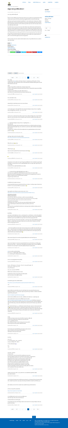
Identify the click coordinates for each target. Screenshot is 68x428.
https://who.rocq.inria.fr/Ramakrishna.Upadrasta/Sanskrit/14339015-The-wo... (21, 282)
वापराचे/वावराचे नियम (38, 421)
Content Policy (46, 424)
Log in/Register (47, 11)
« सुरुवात (12, 77)
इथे (8, 251)
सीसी (30, 420)
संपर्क (48, 421)
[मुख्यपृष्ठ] (9, 3)
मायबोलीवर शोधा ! (47, 37)
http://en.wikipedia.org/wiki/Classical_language (16, 295)
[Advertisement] (25, 63)
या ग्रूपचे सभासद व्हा (48, 22)
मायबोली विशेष (50, 2)
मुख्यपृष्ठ (11, 6)
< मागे (16, 77)
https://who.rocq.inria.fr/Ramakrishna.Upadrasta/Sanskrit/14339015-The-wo (21, 192)
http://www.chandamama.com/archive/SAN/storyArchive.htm (18, 137)
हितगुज (29, 2)
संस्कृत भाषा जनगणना (13, 45)
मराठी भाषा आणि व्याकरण (11, 48)
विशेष (20, 420)
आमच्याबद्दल (46, 421)
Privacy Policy (41, 424)
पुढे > (34, 77)
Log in (10, 73)
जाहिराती (23, 420)
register (16, 73)
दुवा (15, 81)
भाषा (10, 43)
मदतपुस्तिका (56, 2)
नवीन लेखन (24, 2)
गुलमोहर (44, 2)
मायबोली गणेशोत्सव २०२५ (37, 2)
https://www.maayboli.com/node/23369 (15, 391)
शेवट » (38, 77)
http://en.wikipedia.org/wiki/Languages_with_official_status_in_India (20, 300)
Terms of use (37, 424)
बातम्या (27, 420)
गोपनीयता (42, 421)
